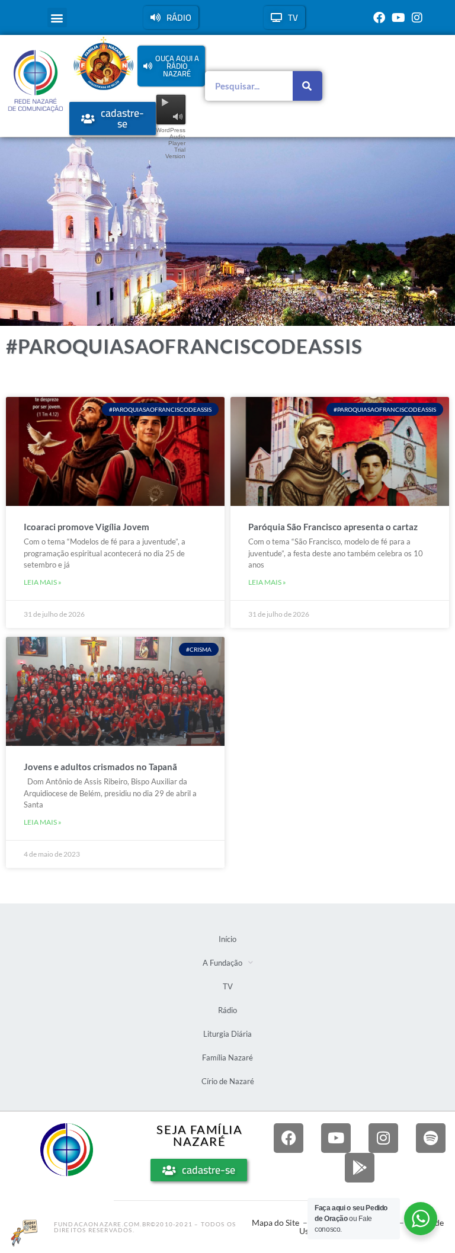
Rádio (227, 1010)
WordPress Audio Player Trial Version (170, 143)
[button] (57, 17)
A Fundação (222, 962)
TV (228, 986)
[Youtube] (398, 17)
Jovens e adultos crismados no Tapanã (100, 766)
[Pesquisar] (307, 86)
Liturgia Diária (227, 1034)
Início (227, 939)
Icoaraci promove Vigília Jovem (86, 526)
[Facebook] (379, 17)
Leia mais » (43, 582)
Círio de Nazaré (227, 1081)
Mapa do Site (275, 1222)
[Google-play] (359, 1168)
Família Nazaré (227, 1057)
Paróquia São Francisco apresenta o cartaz (333, 526)
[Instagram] (417, 17)
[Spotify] (431, 1138)
